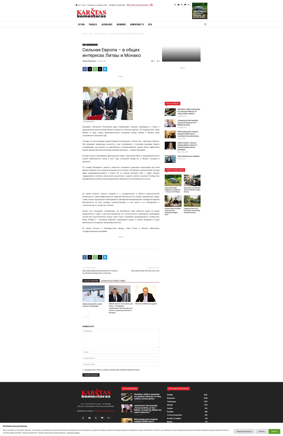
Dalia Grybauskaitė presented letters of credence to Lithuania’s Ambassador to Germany (100, 272)
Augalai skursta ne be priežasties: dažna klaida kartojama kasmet (192, 210)
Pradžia (84, 34)
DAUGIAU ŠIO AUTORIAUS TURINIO (113, 281)
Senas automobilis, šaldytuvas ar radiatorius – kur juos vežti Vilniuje (199, 14)
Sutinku (274, 431)
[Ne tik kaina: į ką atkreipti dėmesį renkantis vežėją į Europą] (192, 180)
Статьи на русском (100, 34)
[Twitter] (182, 5)
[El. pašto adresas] (100, 69)
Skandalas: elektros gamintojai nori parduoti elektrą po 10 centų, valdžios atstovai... (189, 111)
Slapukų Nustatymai (244, 431)
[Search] (205, 24)
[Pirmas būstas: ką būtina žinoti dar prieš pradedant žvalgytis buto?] (173, 201)
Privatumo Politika (73, 433)
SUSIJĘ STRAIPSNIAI (91, 281)
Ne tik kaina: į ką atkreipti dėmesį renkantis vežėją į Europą (192, 190)
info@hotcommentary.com (104, 411)
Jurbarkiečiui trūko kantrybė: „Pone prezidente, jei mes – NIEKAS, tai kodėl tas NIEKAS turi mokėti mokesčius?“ (148, 408)
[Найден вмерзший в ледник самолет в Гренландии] (94, 293)
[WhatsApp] (95, 69)
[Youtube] (178, 5)
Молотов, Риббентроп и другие (146, 304)
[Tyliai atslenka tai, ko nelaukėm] (170, 159)
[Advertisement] (149, 14)
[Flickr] (188, 5)
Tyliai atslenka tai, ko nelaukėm (189, 156)
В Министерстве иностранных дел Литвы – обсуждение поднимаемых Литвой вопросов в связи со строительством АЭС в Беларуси (121, 308)
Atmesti (261, 431)
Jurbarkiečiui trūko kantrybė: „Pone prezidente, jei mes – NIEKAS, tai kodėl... (188, 123)
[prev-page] (83, 317)
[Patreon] (185, 5)
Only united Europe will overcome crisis (145, 271)
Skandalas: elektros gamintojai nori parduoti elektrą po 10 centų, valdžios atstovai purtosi (147, 396)
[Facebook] (175, 5)
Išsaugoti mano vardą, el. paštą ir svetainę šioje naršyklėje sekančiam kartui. (112, 370)
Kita (90, 34)
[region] (141, 429)
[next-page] (87, 317)
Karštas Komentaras (89, 61)
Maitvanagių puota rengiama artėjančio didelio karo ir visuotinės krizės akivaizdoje (188, 134)
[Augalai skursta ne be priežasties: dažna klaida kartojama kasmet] (192, 201)
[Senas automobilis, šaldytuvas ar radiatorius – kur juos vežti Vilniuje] (173, 180)
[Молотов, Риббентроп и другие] (147, 293)
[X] (90, 69)
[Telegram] (105, 69)
